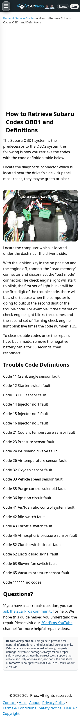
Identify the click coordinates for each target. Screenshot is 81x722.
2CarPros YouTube (56, 622)
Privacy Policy (53, 702)
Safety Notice (50, 708)
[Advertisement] (40, 67)
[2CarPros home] (33, 6)
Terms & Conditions (19, 708)
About (34, 702)
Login (63, 6)
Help (23, 702)
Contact (9, 702)
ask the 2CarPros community (27, 611)
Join (74, 6)
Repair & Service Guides (19, 18)
